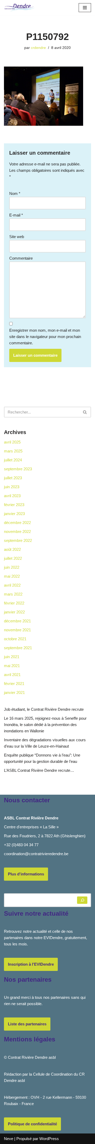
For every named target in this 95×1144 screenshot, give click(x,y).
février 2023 (14, 504)
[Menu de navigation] (85, 7)
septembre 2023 (18, 469)
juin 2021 (11, 656)
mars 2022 (13, 594)
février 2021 (14, 683)
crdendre (38, 48)
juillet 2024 (13, 460)
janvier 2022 (14, 612)
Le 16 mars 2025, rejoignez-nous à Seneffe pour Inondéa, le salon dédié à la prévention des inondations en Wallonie (45, 724)
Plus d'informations (26, 874)
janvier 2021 (14, 692)
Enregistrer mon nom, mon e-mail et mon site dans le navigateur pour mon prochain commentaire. (45, 336)
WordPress (49, 1138)
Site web (16, 236)
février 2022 (14, 603)
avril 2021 (12, 674)
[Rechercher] (85, 412)
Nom (14, 193)
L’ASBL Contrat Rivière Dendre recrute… (39, 770)
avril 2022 (12, 585)
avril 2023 (12, 495)
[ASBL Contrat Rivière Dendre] (20, 8)
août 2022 (12, 549)
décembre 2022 (17, 522)
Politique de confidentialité (32, 1124)
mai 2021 (12, 665)
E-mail (16, 215)
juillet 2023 (13, 478)
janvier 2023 (14, 513)
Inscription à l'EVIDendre (31, 964)
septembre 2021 (18, 648)
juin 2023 (11, 487)
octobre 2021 (15, 639)
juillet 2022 (13, 558)
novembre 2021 (17, 630)
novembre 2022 (17, 531)
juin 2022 (11, 567)
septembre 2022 (18, 540)
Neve (8, 1138)
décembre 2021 (17, 621)
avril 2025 (12, 442)
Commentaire (21, 258)
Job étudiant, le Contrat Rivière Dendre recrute (44, 709)
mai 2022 (12, 576)
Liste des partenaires (27, 1024)
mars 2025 (13, 451)
